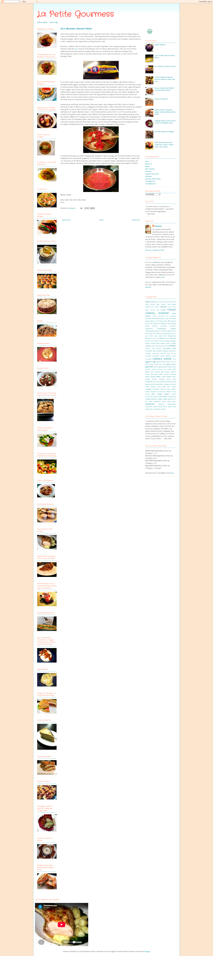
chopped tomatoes (169, 351)
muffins (160, 374)
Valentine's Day (171, 331)
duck (174, 359)
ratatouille (159, 384)
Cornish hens (154, 310)
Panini (174, 318)
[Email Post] (81, 208)
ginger (174, 364)
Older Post (136, 220)
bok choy (156, 338)
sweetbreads (157, 401)
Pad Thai (169, 318)
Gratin (154, 316)
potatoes (162, 382)
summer (170, 399)
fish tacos (173, 362)
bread (162, 338)
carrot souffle (171, 343)
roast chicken (150, 387)
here (163, 277)
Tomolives (163, 331)
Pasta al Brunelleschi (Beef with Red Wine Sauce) (164, 89)
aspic (154, 333)
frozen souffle (153, 364)
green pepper (158, 367)
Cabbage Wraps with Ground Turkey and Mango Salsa (165, 122)
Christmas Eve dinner (152, 307)
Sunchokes (163, 326)
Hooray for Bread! (161, 99)
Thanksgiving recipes (152, 331)
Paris (147, 162)
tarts (174, 401)
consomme (155, 353)
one (76, 49)
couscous (155, 356)
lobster (173, 372)
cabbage (167, 341)
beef (165, 336)
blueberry (148, 338)
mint (155, 374)
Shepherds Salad (166, 323)
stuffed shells (162, 399)
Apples (147, 302)
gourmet (149, 366)
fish (168, 362)
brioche (167, 338)
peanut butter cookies (155, 379)
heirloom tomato (150, 369)
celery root (154, 346)
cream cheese (165, 356)
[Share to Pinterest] (94, 208)
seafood (147, 391)
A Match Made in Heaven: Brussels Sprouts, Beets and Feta (165, 79)
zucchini (163, 409)
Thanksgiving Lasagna (166, 328)
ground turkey (167, 367)
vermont (161, 404)
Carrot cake (154, 304)
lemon (167, 372)
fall (158, 362)
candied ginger (155, 343)
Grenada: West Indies (153, 179)
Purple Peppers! (160, 45)
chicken (172, 346)
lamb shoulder (155, 372)
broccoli (173, 338)
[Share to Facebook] (92, 208)
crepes (174, 356)
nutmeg (152, 377)
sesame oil (155, 392)
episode (148, 287)
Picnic (165, 321)
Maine (147, 166)
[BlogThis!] (87, 208)
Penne (161, 321)
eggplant (148, 362)
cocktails (148, 353)
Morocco (148, 164)
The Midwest (150, 181)
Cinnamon (163, 307)
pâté (174, 382)
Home (101, 220)
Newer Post (66, 220)
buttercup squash (158, 341)
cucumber (148, 359)
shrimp (168, 392)
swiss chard (166, 401)
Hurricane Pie (163, 316)
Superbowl (149, 328)
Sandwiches (156, 323)
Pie (169, 321)
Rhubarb (173, 321)
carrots (148, 346)
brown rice (149, 341)
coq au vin (171, 353)
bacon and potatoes (164, 333)
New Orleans (150, 169)
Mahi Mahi (155, 318)
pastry (174, 377)
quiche (147, 384)
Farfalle (163, 310)
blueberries (172, 336)
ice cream (167, 369)
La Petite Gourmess (75, 14)
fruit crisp (162, 364)
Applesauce (155, 302)
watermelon (172, 404)
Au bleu (161, 302)
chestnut (166, 346)
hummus (160, 369)
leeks (162, 372)
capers (162, 343)
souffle (160, 396)
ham (174, 367)
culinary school (162, 358)
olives (158, 377)
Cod (169, 307)
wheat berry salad (164, 407)
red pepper (166, 384)
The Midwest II (150, 184)
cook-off (163, 353)
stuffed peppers (151, 399)
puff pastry (170, 382)
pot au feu (156, 382)
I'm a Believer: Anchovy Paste (165, 66)
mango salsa (149, 374)
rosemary (155, 389)
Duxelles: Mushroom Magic (164, 132)
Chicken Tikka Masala (168, 304)
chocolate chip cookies (153, 351)
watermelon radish (151, 406)
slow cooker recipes (160, 394)
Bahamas (148, 176)
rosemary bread (165, 389)
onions (164, 377)
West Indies (148, 333)
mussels (166, 374)
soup (164, 397)
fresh (146, 364)
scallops (173, 389)
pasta (169, 377)
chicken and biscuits (153, 348)
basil (160, 336)
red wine (173, 384)
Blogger (147, 951)
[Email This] (85, 208)
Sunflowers (172, 326)
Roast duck (148, 323)
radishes (152, 384)
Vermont (148, 171)
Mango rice (162, 318)
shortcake (163, 391)
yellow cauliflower (154, 409)
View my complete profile (154, 250)
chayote (160, 346)
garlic (169, 364)
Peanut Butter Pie (151, 321)
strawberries (171, 397)
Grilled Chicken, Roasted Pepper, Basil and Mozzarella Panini (165, 112)
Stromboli (155, 326)
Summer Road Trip (152, 174)
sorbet (155, 397)
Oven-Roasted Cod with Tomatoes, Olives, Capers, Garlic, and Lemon (164, 144)
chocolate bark (169, 348)
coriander (148, 356)
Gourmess (72, 208)
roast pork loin (163, 387)
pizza (168, 379)
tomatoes (149, 404)
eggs (154, 362)
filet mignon (162, 362)
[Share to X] (90, 208)
